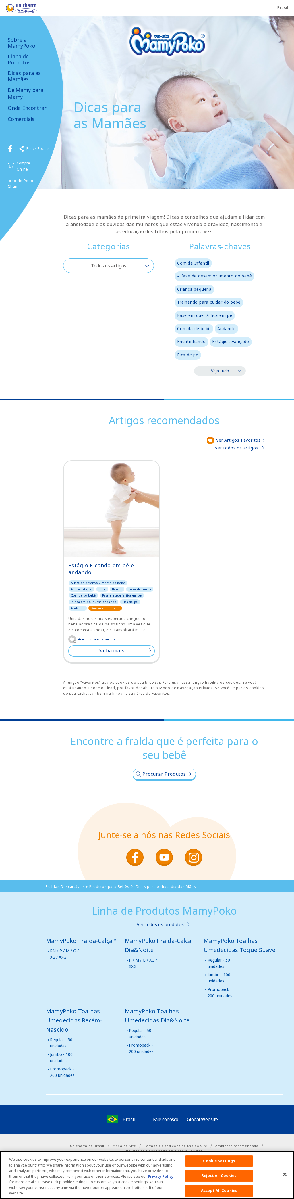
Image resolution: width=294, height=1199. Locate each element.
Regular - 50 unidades (219, 963)
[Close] (284, 1174)
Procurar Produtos (164, 774)
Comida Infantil (193, 263)
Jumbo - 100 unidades (219, 978)
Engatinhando (191, 341)
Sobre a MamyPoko (21, 43)
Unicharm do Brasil (87, 1146)
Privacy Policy (160, 1176)
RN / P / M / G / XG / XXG (64, 954)
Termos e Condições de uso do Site (175, 1146)
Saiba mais (112, 650)
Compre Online (23, 166)
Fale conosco (165, 1119)
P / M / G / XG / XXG (143, 963)
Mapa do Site (124, 1146)
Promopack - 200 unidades (220, 992)
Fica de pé (187, 354)
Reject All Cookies (219, 1175)
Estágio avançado (230, 341)
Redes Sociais (37, 148)
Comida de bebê (194, 328)
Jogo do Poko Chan (21, 183)
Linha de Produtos (19, 59)
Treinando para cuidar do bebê (209, 302)
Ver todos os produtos (160, 924)
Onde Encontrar (27, 108)
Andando (226, 328)
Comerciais (21, 119)
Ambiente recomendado (236, 1146)
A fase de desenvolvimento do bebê (214, 276)
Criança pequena (194, 289)
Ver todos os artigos (236, 448)
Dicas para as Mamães (24, 76)
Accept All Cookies (219, 1190)
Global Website (202, 1119)
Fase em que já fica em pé (204, 315)
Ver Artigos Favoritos (238, 440)
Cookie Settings (219, 1160)
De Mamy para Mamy (25, 93)
